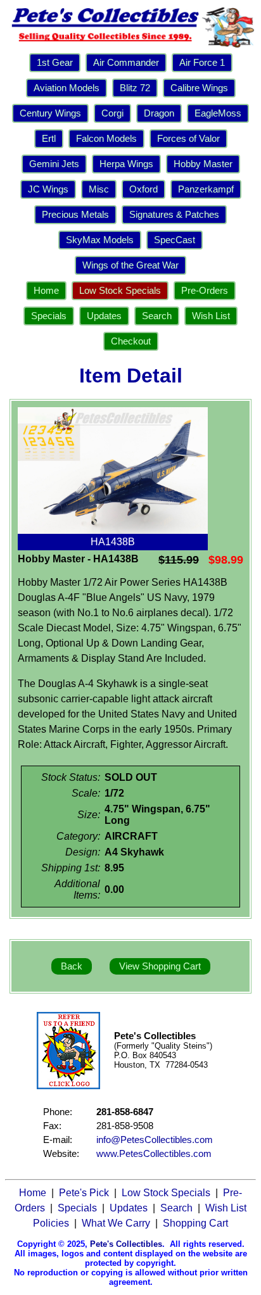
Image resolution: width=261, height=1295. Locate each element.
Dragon (159, 113)
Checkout (131, 341)
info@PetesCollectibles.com (154, 1140)
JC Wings (48, 189)
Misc (99, 189)
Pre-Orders (204, 291)
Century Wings (50, 113)
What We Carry (116, 1223)
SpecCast (174, 240)
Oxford (143, 189)
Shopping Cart (195, 1223)
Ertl (49, 139)
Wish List (211, 316)
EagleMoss (217, 113)
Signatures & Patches (174, 215)
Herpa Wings (126, 164)
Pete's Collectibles (126, 1244)
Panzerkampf (206, 189)
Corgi (112, 113)
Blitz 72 (135, 88)
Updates (104, 316)
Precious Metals (75, 215)
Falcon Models (106, 139)
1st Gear (55, 63)
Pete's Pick (84, 1192)
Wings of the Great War (130, 265)
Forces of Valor (188, 139)
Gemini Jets (54, 164)
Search (157, 316)
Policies (51, 1223)
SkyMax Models (100, 240)
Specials (49, 316)
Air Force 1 (202, 63)
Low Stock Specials (120, 291)
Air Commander (126, 63)
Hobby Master (203, 164)
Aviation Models (66, 88)
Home (46, 291)
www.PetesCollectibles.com (154, 1154)
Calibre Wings (199, 88)
